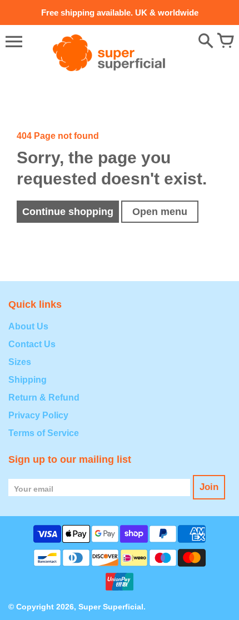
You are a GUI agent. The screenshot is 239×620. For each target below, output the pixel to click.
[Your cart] (225, 41)
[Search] (205, 41)
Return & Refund (43, 397)
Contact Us (32, 344)
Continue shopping (67, 211)
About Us (28, 326)
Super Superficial (110, 606)
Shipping (27, 379)
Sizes (19, 362)
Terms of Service (43, 433)
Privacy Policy (38, 415)
